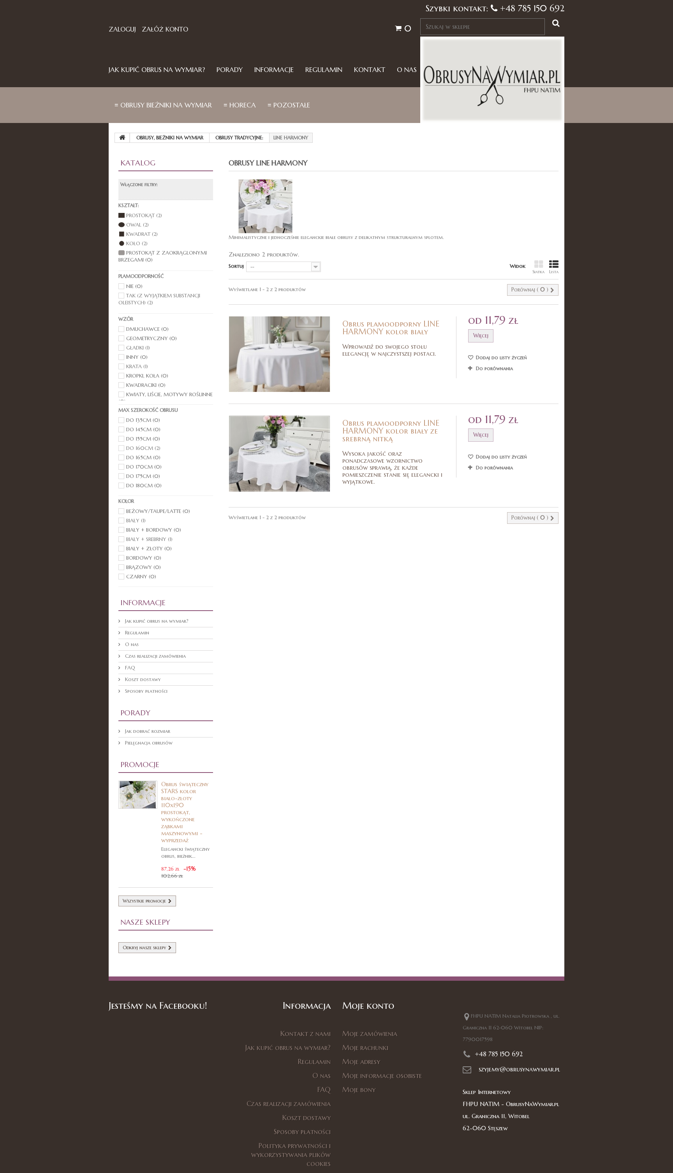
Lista (553, 271)
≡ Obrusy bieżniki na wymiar (163, 105)
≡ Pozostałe (289, 105)
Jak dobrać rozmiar (146, 731)
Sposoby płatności (145, 691)
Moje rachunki (365, 1047)
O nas (407, 70)
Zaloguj (122, 29)
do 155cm (143, 438)
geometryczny (151, 338)
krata (137, 366)
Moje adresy (361, 1061)
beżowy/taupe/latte (158, 511)
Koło (137, 243)
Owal (137, 224)
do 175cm (143, 476)
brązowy (143, 567)
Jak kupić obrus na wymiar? (157, 70)
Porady (230, 70)
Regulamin (323, 70)
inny (137, 357)
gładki (138, 347)
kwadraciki (146, 385)
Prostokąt (144, 215)
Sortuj (236, 266)
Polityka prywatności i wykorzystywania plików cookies (291, 1154)
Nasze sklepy (145, 922)
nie (134, 286)
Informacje (274, 70)
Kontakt (369, 70)
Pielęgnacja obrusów (148, 742)
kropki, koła (147, 375)
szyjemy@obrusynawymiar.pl (519, 1069)
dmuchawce (147, 329)
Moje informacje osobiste (382, 1075)
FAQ (129, 667)
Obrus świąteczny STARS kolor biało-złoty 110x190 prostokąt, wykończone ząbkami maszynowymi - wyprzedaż (184, 812)
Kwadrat (142, 234)
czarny (141, 576)
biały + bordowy (153, 530)
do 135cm (143, 420)
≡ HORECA (240, 105)
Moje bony (358, 1089)
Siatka (538, 271)
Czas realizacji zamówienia (154, 656)
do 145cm (143, 429)
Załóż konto (165, 29)
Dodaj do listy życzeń (500, 357)
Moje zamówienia (369, 1033)
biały (136, 520)
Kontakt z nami (305, 1033)
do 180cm (144, 485)
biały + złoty (149, 548)
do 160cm (143, 448)
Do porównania (494, 368)
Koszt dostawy (142, 679)
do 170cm (144, 467)
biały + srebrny (149, 539)
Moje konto (368, 1005)
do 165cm (143, 457)
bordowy (143, 558)
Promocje (139, 764)
